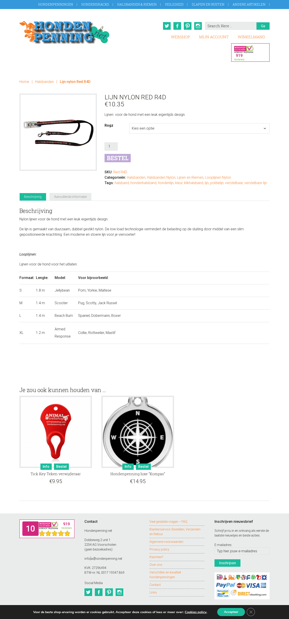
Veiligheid (174, 4)
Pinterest (187, 26)
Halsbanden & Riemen (137, 4)
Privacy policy (159, 549)
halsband (122, 183)
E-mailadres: (223, 545)
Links (153, 592)
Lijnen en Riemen (190, 177)
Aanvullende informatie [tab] (70, 197)
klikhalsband (193, 183)
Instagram (198, 26)
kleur (178, 183)
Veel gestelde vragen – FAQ (168, 521)
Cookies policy (196, 612)
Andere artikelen (249, 4)
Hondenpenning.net (64, 31)
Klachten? (156, 557)
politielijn (217, 183)
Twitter (167, 26)
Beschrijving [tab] (33, 197)
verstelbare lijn (255, 183)
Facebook (177, 26)
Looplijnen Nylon (218, 177)
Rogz (109, 125)
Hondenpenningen (55, 4)
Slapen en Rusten (208, 4)
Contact (155, 585)
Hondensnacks (95, 4)
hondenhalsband (143, 183)
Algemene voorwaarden (166, 542)
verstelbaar (234, 183)
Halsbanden (44, 82)
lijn (207, 183)
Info (46, 466)
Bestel (117, 158)
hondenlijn (166, 183)
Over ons (155, 564)
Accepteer (231, 612)
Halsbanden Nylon (161, 177)
